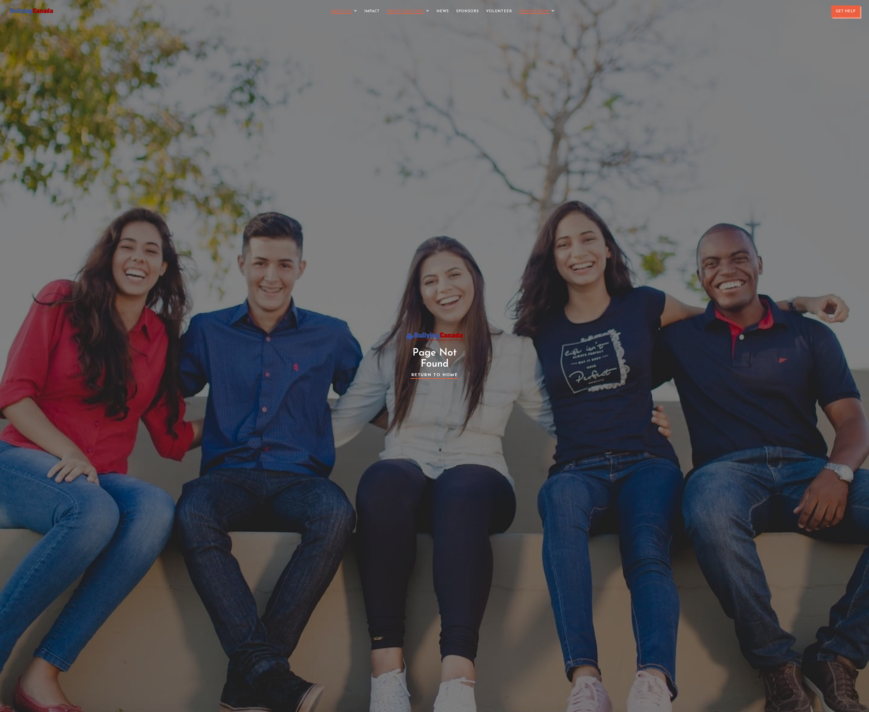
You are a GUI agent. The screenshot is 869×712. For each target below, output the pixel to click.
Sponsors (467, 11)
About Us (341, 11)
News (443, 11)
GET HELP (845, 11)
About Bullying (405, 11)
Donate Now (534, 11)
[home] (31, 11)
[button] (344, 11)
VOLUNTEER (499, 11)
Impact (372, 11)
